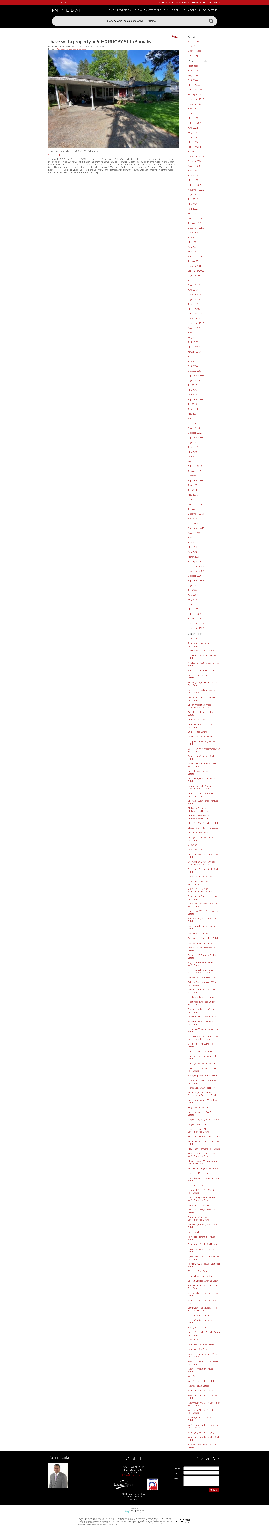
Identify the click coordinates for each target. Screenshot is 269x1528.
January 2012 (194, 470)
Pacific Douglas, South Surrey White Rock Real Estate (201, 1198)
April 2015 (193, 394)
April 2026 (193, 80)
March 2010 (194, 556)
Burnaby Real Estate (197, 731)
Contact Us (210, 10)
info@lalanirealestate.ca (133, 1475)
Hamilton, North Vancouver (201, 1051)
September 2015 (196, 375)
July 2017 (192, 332)
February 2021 (195, 256)
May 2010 (193, 547)
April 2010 (193, 552)
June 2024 (193, 127)
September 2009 (196, 580)
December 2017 (196, 318)
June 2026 (193, 70)
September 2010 (196, 528)
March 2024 (194, 142)
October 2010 (195, 523)
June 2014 (193, 409)
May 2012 (193, 451)
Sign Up (62, 2)
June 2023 (193, 175)
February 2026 (195, 89)
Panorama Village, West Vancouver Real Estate (199, 1218)
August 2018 (194, 299)
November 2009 (196, 571)
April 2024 (193, 137)
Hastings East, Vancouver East (202, 1063)
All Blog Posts (194, 41)
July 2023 (192, 170)
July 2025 (192, 108)
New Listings (194, 46)
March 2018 (194, 308)
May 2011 (193, 494)
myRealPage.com (134, 1511)
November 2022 (196, 189)
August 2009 (194, 585)
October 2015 (195, 370)
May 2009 (193, 599)
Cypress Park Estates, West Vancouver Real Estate (201, 863)
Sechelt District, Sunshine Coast (203, 1280)
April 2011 (193, 499)
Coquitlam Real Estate (198, 849)
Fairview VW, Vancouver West (202, 977)
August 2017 (194, 327)
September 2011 (196, 480)
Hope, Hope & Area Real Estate (203, 1075)
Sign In (51, 2)
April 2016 (193, 366)
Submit (213, 1490)
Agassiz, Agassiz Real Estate (201, 650)
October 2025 (195, 103)
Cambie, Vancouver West (200, 736)
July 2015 (192, 385)
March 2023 (194, 180)
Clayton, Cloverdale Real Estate (203, 827)
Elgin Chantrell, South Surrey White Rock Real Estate (201, 971)
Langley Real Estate (197, 1124)
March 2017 (194, 347)
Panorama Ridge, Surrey (199, 1204)
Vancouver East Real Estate (201, 1344)
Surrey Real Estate (197, 1327)
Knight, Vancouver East (199, 1107)
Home (110, 10)
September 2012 (196, 437)
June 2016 (193, 361)
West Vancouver (196, 1376)
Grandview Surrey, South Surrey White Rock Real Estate (203, 1037)
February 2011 (195, 504)
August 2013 (194, 428)
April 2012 (193, 456)
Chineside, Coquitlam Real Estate (203, 823)
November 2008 (196, 628)
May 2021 (193, 242)
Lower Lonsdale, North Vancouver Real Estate (199, 1130)
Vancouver (193, 1339)
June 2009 (193, 594)
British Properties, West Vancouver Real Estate (199, 706)
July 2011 (192, 490)
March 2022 (194, 213)
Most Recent (194, 65)
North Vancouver (196, 1185)
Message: (176, 1477)
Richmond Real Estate (198, 1271)
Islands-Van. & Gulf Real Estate (202, 1087)
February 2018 (195, 313)
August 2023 (194, 165)
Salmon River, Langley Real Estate (204, 1276)
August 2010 (194, 532)
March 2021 (194, 251)
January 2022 (194, 223)
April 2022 (193, 208)
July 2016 (192, 356)
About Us (194, 10)
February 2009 (195, 613)
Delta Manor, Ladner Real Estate (203, 876)
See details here (56, 155)
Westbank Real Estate (198, 1385)
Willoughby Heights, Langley (201, 1432)
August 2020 (194, 275)
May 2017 (193, 337)
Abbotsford (193, 638)
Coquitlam (193, 844)
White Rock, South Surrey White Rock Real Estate (203, 1426)
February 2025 (195, 123)
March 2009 (194, 609)
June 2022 (193, 199)
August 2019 (194, 285)
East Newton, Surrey (198, 933)
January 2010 (194, 561)
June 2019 (193, 289)
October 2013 (195, 423)
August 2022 (194, 194)
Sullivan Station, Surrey (198, 1315)
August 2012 (194, 442)
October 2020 (195, 266)
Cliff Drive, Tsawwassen (199, 832)
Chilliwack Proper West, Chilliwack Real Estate (199, 809)
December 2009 (196, 566)
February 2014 (195, 418)
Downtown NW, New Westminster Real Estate (200, 890)
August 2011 (194, 485)
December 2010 (196, 513)
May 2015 (193, 389)
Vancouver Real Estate (198, 1349)
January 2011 (194, 509)
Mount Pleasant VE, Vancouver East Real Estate (202, 1162)
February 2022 (195, 218)
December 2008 (196, 623)
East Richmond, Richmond (200, 942)
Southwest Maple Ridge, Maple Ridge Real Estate (202, 1309)
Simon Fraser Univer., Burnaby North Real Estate (202, 1301)
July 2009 (192, 590)
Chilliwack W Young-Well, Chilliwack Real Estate (199, 817)
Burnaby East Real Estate (200, 719)
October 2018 (195, 294)
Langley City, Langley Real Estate (203, 1119)
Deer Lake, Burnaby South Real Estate (71, 49)
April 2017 (193, 342)
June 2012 (193, 447)
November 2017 (196, 323)
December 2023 (196, 156)
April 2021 (193, 246)
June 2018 (193, 304)
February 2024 (195, 146)
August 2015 (194, 380)
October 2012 (195, 432)
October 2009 (195, 575)
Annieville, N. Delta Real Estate (202, 670)
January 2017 (194, 351)
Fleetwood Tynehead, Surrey (201, 997)
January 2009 (194, 618)
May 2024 (193, 132)
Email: (176, 1473)
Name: (177, 1468)
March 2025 (194, 118)
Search (211, 21)
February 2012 (195, 466)
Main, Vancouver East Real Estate (204, 1136)
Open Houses (194, 50)
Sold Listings (193, 55)
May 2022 (193, 204)
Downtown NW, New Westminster (198, 882)
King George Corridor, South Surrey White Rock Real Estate (202, 1093)
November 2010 (196, 518)
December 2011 (196, 475)
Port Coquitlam (195, 1232)
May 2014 (193, 413)
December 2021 (196, 227)
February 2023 (195, 185)
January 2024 (194, 151)
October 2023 (195, 161)
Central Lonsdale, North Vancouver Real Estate (199, 787)
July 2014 (192, 404)
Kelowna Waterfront (147, 10)
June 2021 (193, 237)
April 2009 (193, 604)
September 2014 (196, 399)
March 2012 (194, 461)
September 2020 (196, 270)
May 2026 (193, 75)
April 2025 (193, 113)
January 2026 (194, 94)
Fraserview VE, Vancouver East (203, 1016)
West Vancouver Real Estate (201, 1381)
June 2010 (193, 542)
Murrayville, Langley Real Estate (203, 1168)
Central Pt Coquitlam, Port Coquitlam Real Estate (200, 794)
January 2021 (194, 261)
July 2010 (192, 537)
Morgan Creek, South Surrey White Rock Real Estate (201, 1154)
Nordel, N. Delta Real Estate (201, 1173)
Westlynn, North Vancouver (201, 1390)
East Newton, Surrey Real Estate (203, 938)
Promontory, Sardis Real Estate (203, 1244)
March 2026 (194, 84)
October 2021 (195, 232)
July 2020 (192, 280)
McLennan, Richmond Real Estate (204, 1148)
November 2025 (196, 99)
